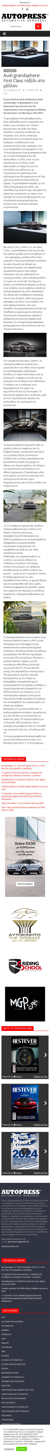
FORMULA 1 (6, 1334)
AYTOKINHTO (10, 71)
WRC (3, 1351)
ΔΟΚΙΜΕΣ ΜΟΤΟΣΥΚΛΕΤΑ (12, 1381)
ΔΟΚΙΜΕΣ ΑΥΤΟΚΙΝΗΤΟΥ (12, 1377)
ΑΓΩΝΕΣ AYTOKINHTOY (12, 1360)
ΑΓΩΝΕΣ (5, 1355)
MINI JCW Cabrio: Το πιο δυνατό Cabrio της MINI (22, 803)
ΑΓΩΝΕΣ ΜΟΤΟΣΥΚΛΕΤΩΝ (13, 1364)
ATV (3, 1317)
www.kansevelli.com (10, 1246)
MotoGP (5, 1343)
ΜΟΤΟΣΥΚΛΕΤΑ (8, 1402)
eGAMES (5, 1330)
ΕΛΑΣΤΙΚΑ (5, 1385)
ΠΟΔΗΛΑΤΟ (6, 1415)
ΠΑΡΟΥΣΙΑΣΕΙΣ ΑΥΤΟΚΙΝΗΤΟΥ (14, 1407)
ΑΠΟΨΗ (4, 1368)
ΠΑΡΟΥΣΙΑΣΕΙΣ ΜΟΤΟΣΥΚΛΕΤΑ (15, 1411)
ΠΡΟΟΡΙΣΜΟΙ (7, 1419)
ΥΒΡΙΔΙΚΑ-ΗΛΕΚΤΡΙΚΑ (11, 1424)
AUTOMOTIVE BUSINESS (12, 1321)
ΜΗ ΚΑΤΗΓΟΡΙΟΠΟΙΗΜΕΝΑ (13, 1398)
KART (3, 1338)
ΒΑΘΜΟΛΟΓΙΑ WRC (10, 1372)
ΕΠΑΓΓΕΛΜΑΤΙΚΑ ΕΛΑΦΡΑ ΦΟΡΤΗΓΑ (17, 1390)
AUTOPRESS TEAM (32, 90)
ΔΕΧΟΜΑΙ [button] (21, 1449)
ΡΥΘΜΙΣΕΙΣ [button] (9, 1449)
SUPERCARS (6, 1347)
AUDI (5, 93)
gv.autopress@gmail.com (18, 1241)
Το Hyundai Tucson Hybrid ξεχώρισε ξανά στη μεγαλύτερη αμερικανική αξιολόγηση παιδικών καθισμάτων (21, 796)
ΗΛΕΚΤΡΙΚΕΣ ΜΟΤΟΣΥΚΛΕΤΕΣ (14, 1394)
